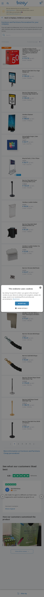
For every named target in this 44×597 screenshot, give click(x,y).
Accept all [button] (22, 303)
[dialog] (22, 298)
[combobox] (40, 288)
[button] (22, 308)
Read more (16, 299)
